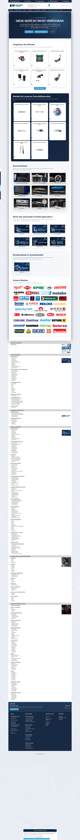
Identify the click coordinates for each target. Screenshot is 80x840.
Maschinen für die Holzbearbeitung (17, 400)
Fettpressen (13, 663)
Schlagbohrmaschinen (15, 623)
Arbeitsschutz (14, 356)
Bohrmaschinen (14, 621)
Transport (13, 390)
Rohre (13, 561)
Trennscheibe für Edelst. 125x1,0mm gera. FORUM (57, 105)
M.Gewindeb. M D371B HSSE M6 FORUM (21, 123)
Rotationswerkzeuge (15, 638)
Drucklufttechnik (14, 395)
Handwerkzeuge (14, 411)
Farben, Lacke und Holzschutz (16, 513)
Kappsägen (13, 674)
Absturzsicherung (14, 357)
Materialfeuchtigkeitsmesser (16, 658)
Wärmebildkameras (15, 660)
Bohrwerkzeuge (14, 419)
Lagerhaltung (14, 480)
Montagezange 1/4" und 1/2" (16, 547)
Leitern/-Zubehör (14, 481)
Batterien (13, 508)
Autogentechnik (14, 533)
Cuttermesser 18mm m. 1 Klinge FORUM (57, 123)
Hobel (13, 631)
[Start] (17, 6)
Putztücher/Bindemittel (15, 493)
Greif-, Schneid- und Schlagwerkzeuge (18, 414)
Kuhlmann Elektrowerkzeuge (18, 603)
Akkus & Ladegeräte (15, 607)
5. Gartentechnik (14, 504)
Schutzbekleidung (14, 367)
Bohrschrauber (14, 697)
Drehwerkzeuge (14, 420)
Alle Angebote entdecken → (40, 88)
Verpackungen (14, 392)
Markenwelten (30, 10)
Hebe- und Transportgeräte (16, 459)
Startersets (13, 610)
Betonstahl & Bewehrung (17, 573)
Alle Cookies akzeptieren (29, 838)
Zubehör (13, 540)
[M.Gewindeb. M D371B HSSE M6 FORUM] (22, 131)
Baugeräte (13, 454)
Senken (13, 529)
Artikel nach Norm (14, 370)
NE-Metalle (13, 583)
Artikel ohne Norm (14, 371)
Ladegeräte (13, 609)
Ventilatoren (13, 618)
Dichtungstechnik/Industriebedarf (17, 490)
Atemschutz (13, 358)
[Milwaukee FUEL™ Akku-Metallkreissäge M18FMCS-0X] (22, 59)
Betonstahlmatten (14, 575)
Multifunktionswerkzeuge (16, 635)
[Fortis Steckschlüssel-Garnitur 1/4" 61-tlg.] (40, 59)
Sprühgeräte (14, 651)
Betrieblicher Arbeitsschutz (16, 434)
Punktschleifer (14, 687)
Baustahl (13, 564)
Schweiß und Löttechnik (17, 532)
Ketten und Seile (14, 378)
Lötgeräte (13, 634)
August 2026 (13, 344)
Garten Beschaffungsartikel (16, 515)
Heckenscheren (14, 644)
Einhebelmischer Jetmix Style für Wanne (18, 543)
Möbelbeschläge (14, 447)
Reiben (13, 527)
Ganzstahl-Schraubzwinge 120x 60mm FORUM (21, 143)
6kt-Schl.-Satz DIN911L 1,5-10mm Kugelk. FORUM (39, 124)
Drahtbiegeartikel (14, 467)
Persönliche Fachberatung (30, 717)
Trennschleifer (14, 689)
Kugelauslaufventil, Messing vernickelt (18, 544)
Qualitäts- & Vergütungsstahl (18, 592)
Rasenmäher (14, 650)
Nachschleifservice (29, 745)
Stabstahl (13, 581)
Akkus (13, 608)
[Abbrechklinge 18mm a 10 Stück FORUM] (22, 112)
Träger (13, 590)
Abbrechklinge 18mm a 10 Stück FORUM (21, 104)
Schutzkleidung (14, 439)
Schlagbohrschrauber (15, 624)
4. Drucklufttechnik (14, 503)
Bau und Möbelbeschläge (17, 441)
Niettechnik (13, 380)
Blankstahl (13, 565)
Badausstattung (14, 507)
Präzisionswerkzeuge (16, 418)
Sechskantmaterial (15, 584)
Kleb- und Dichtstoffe (15, 492)
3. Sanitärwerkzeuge (15, 502)
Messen (12, 653)
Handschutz (13, 365)
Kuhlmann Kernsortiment (17, 410)
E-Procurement (28, 726)
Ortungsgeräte (14, 659)
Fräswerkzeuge (14, 421)
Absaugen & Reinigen (15, 605)
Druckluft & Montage (16, 394)
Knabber (13, 633)
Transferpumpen (14, 617)
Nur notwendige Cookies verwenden (42, 838)
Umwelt (13, 391)
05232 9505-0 (13, 722)
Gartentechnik (14, 407)
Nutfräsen (13, 636)
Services (24, 10)
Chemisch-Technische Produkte (18, 487)
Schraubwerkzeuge (15, 416)
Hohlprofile (13, 567)
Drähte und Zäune (14, 468)
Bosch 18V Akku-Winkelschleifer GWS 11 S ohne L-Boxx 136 (39, 70)
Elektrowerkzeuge (15, 397)
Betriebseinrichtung (16, 382)
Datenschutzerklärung (39, 836)
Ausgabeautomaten (18, 10)
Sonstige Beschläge (15, 452)
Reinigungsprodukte (15, 494)
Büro (12, 385)
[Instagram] (69, 708)
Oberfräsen (13, 637)
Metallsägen (14, 675)
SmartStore (27, 730)
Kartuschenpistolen (15, 664)
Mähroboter (13, 649)
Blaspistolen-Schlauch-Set (16, 546)
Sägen (13, 528)
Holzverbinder (14, 377)
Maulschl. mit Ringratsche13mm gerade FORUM (39, 105)
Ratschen (13, 622)
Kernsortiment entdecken (41, 31)
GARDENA (13, 514)
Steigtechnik (14, 389)
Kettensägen (14, 647)
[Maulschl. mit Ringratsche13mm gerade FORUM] (40, 112)
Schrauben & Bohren (15, 692)
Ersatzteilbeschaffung (29, 720)
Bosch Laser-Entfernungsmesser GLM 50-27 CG (22, 70)
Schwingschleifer (14, 688)
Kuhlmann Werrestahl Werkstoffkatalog (21, 556)
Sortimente (11, 10)
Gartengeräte (14, 640)
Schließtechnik (14, 450)
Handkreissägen (14, 673)
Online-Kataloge (37, 10)
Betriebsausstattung (15, 478)
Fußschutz (13, 435)
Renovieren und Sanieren (16, 404)
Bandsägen (13, 672)
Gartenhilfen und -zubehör (16, 517)
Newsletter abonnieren (14, 709)
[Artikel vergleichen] (13, 65)
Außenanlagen (14, 383)
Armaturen (13, 489)
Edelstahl (13, 578)
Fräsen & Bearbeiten (15, 627)
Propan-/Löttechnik (15, 534)
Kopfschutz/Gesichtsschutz (16, 438)
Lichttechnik (13, 446)
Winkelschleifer (14, 690)
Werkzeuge (13, 461)
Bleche (13, 559)
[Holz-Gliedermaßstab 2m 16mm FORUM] (40, 150)
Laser (12, 657)
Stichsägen (13, 677)
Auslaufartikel (14, 542)
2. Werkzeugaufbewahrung (16, 501)
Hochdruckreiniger (15, 645)
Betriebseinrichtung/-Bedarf (17, 476)
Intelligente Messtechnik (15, 399)
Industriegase (28, 738)
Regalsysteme (14, 449)
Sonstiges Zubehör (15, 576)
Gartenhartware (14, 516)
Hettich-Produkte (14, 442)
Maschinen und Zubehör (15, 460)
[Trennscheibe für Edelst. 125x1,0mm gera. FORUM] (57, 112)
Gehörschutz (14, 364)
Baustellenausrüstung (16, 612)
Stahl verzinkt (14, 596)
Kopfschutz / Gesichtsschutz (16, 366)
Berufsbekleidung (14, 360)
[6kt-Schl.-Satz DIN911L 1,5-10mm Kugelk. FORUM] (40, 131)
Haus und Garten (15, 506)
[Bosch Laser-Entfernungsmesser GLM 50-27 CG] (22, 77)
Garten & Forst (14, 406)
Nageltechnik (14, 379)
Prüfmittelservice (28, 744)
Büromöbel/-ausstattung (15, 479)
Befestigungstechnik (16, 463)
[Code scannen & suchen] (51, 5)
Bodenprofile (14, 372)
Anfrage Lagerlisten (16, 427)
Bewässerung (14, 509)
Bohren (13, 520)
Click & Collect (28, 737)
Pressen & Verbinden (15, 662)
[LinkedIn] (65, 708)
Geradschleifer (14, 685)
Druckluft (13, 491)
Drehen (13, 521)
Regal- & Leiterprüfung (29, 748)
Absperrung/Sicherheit (15, 477)
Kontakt (61, 10)
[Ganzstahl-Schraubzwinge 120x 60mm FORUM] (22, 150)
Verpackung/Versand (15, 485)
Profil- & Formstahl (15, 586)
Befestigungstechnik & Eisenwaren (19, 369)
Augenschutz (14, 359)
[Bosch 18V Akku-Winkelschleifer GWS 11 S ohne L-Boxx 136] (40, 77)
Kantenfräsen (14, 632)
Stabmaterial (14, 562)
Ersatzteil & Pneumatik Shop (53, 10)
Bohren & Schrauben (15, 620)
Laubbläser (13, 648)
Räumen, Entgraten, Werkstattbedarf (17, 526)
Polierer (13, 686)
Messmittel (13, 422)
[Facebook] (67, 708)
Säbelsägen (13, 676)
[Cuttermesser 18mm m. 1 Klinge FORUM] (57, 131)
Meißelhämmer (14, 698)
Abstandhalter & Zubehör (16, 574)
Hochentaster (14, 646)
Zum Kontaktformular (14, 726)
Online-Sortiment (14, 448)
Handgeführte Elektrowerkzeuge (17, 398)
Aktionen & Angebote (16, 342)
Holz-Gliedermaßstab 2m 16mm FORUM (39, 142)
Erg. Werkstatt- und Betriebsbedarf (17, 413)
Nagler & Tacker (14, 665)
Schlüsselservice (28, 739)
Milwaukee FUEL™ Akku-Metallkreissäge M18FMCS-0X (21, 52)
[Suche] (49, 5)
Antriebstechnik (14, 488)
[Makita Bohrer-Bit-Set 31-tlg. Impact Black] (57, 77)
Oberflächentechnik (15, 415)
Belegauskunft (43, 10)
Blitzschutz (13, 466)
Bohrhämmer (14, 693)
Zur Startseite (28, 31)
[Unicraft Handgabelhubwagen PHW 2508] (57, 59)
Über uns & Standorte (14, 720)
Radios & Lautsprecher (15, 616)
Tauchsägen (14, 678)
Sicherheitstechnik (14, 451)
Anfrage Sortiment (15, 354)
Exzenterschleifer (14, 684)
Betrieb (13, 384)
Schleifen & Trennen (15, 681)
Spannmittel (13, 530)
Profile (13, 560)
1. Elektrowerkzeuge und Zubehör (17, 500)
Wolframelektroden (15, 539)
